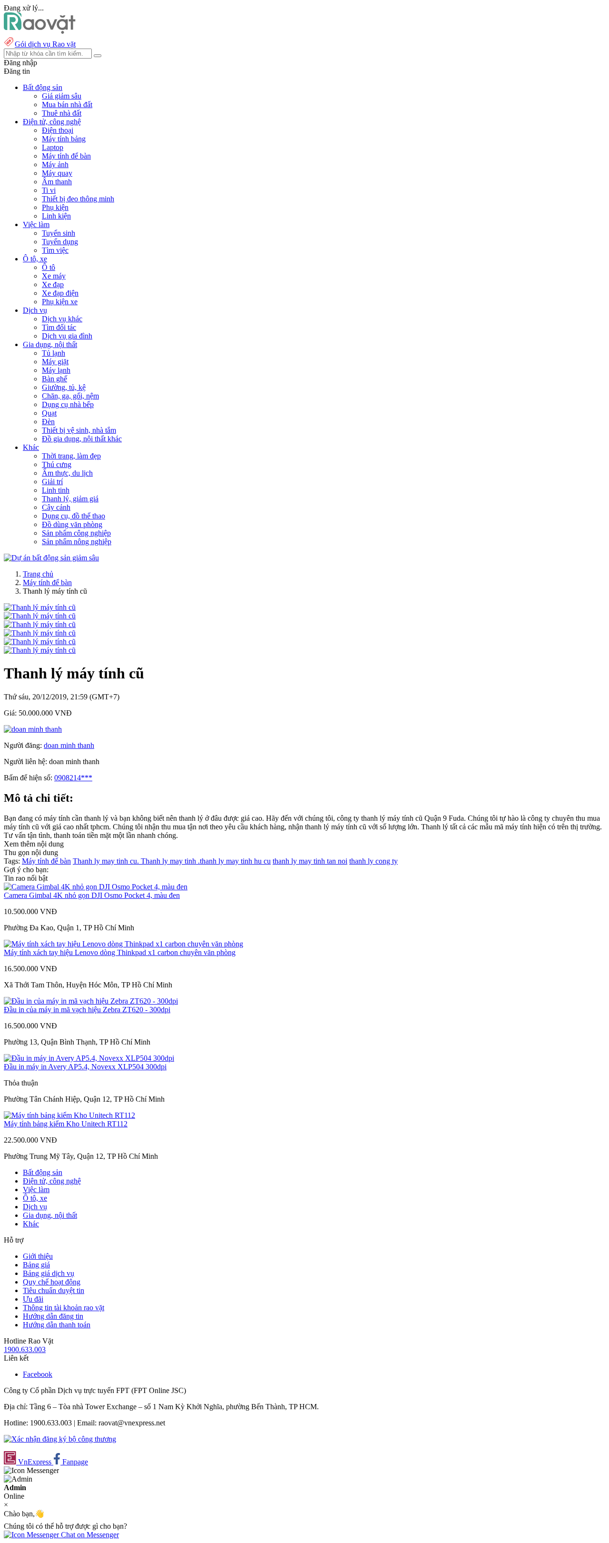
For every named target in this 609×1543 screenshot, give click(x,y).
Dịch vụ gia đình (67, 336)
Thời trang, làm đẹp (71, 456)
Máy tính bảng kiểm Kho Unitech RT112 (66, 1124)
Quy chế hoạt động (51, 1282)
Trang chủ (38, 574)
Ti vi (49, 190)
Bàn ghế (54, 379)
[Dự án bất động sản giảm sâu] (51, 558)
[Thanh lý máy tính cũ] (40, 607)
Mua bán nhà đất (67, 104)
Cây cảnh (56, 507)
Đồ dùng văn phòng (72, 524)
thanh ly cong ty (373, 861)
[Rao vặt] (40, 31)
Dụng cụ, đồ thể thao (73, 516)
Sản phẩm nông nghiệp (76, 542)
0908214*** (73, 778)
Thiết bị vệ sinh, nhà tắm (79, 430)
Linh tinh (55, 490)
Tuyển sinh (58, 233)
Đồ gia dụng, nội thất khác (82, 439)
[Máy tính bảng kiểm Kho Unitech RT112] (69, 1115)
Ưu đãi (33, 1299)
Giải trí (52, 482)
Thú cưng (56, 464)
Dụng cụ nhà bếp (68, 404)
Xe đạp (53, 284)
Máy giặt (55, 362)
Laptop (52, 147)
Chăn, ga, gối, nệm (70, 396)
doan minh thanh (69, 745)
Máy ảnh (55, 164)
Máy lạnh (56, 370)
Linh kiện (56, 216)
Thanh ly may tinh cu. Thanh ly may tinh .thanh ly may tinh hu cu (172, 861)
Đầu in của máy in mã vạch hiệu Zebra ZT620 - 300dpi (87, 1009)
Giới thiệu (38, 1256)
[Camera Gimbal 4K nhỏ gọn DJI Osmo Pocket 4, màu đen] (95, 887)
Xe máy (54, 276)
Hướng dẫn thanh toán (56, 1325)
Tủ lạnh (53, 353)
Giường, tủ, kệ (64, 387)
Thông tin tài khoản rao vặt (63, 1308)
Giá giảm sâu (61, 96)
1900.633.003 (25, 1349)
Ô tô (48, 267)
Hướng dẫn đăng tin (53, 1316)
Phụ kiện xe (60, 302)
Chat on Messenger (89, 1535)
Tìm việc (55, 250)
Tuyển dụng (60, 242)
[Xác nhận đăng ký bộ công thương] (60, 1439)
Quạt (49, 413)
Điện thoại (57, 130)
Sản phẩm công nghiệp (76, 533)
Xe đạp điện (60, 293)
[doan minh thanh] (33, 729)
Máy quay (57, 173)
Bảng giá (36, 1265)
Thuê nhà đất (61, 113)
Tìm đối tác (59, 327)
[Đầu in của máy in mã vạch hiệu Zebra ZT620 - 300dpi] (91, 1001)
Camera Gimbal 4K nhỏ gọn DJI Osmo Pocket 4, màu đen (92, 895)
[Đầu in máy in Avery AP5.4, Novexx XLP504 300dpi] (89, 1058)
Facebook (37, 1374)
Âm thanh (57, 182)
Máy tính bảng (64, 139)
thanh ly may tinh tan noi (310, 861)
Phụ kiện (55, 207)
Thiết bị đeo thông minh (78, 199)
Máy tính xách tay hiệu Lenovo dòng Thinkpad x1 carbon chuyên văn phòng (120, 952)
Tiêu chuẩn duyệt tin (53, 1290)
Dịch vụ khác (62, 319)
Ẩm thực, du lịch (67, 473)
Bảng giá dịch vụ (48, 1273)
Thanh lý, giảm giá (70, 499)
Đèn (48, 422)
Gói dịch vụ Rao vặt (45, 44)
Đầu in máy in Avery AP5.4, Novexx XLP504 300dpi (85, 1067)
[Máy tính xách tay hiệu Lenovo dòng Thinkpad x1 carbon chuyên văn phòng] (123, 944)
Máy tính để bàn (66, 156)
